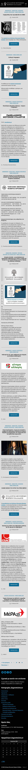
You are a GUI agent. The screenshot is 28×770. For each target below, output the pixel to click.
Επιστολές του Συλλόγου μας (9, 254)
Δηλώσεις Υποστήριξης (9, 12)
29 (16, 662)
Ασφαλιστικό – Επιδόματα (7, 695)
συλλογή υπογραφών (15, 83)
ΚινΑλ (4, 419)
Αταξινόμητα (4, 697)
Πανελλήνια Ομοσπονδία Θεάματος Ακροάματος (12, 246)
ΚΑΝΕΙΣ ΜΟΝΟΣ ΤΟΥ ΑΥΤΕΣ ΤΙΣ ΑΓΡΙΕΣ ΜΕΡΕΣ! (14, 488)
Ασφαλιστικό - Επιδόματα (17, 10)
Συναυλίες (3, 718)
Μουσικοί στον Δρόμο (6, 714)
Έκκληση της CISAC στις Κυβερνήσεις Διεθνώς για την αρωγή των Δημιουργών (14, 526)
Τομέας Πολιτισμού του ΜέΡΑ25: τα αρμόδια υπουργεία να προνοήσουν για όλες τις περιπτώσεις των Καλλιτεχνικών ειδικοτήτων (14, 600)
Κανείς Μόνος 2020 (19, 12)
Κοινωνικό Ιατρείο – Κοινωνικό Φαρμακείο (13, 710)
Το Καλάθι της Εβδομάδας (9, 712)
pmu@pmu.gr (8, 122)
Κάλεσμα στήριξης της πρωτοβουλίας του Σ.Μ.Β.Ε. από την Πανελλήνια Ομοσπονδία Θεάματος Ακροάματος (14, 177)
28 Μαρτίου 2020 (14, 436)
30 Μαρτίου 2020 (14, 263)
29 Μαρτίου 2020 (14, 358)
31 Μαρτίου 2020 (14, 109)
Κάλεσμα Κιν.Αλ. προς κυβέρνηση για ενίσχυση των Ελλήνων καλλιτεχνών (14, 355)
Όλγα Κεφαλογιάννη (14, 477)
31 (22, 662)
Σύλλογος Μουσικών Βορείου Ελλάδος (13, 767)
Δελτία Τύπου (12, 171)
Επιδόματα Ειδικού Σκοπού (9, 706)
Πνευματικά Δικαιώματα (18, 523)
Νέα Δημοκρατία (6, 477)
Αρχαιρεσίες (4, 693)
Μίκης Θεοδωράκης (7, 48)
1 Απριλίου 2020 (15, 17)
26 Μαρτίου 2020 (14, 529)
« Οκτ (3, 761)
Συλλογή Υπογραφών (14, 57)
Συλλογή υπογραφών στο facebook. (15, 299)
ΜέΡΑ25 (4, 654)
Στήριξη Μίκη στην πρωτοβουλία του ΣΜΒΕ (14, 14)
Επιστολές (20, 253)
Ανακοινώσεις (8, 10)
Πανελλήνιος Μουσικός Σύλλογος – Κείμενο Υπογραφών (14, 106)
